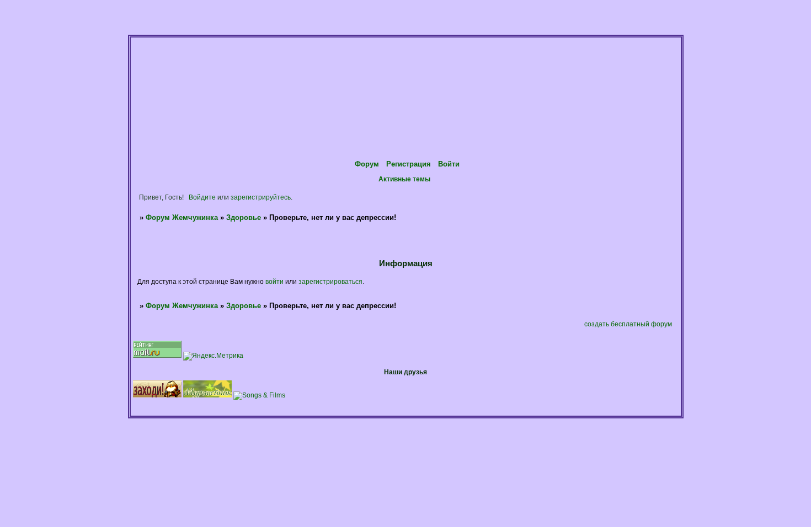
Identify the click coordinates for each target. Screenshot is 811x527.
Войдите (202, 197)
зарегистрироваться (330, 281)
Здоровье (243, 217)
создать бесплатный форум (628, 323)
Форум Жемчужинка (182, 217)
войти (274, 281)
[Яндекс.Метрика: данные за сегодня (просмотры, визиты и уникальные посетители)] (213, 356)
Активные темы (404, 178)
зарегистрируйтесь (261, 197)
